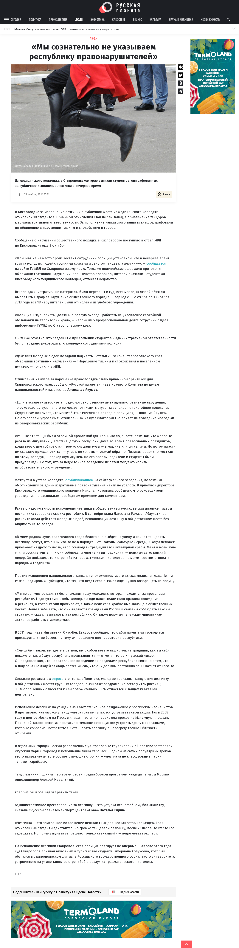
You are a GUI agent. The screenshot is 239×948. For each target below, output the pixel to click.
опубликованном (79, 480)
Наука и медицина (181, 19)
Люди (79, 19)
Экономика (97, 19)
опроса (57, 679)
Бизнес (137, 19)
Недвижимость (210, 19)
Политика (35, 19)
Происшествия (58, 19)
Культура (155, 19)
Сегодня (16, 19)
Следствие (118, 19)
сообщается (156, 263)
